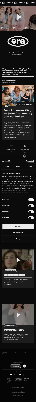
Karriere (25, 356)
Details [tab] (18, 166)
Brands (14, 352)
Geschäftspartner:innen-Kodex (18, 392)
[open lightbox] (18, 18)
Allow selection (18, 232)
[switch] (31, 205)
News (24, 352)
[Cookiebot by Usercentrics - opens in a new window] (25, 161)
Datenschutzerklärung (18, 395)
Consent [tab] (6, 166)
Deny (18, 239)
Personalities (16, 356)
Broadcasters (16, 354)
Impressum (18, 394)
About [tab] (29, 166)
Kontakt (25, 354)
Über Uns (15, 357)
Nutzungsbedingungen (18, 391)
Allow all (18, 226)
